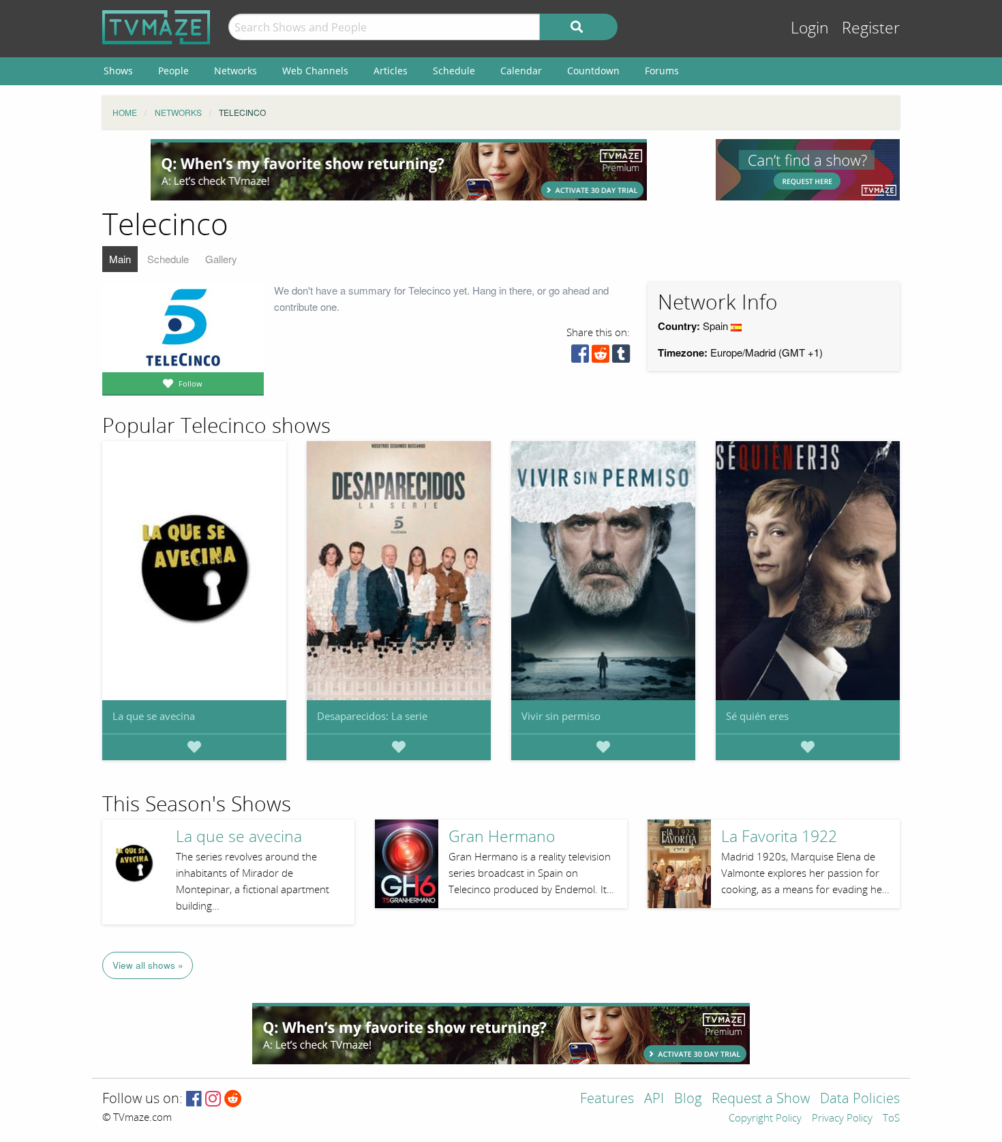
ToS (891, 1118)
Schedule (168, 259)
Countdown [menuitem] (593, 70)
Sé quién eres (757, 716)
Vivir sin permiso (561, 716)
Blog (687, 1099)
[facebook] (580, 357)
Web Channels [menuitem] (315, 70)
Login (810, 28)
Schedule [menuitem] (454, 70)
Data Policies (860, 1099)
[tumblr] (621, 357)
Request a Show (761, 1099)
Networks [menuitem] (235, 70)
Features (607, 1099)
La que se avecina (153, 716)
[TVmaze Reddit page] (233, 1099)
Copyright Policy (765, 1118)
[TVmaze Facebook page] (194, 1099)
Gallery (221, 259)
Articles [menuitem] (391, 70)
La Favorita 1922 (779, 837)
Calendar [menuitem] (521, 70)
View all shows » (147, 965)
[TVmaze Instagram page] (213, 1099)
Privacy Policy (842, 1118)
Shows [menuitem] (118, 70)
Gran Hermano (502, 837)
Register (871, 28)
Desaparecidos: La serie (372, 716)
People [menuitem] (173, 70)
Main (120, 259)
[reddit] (600, 357)
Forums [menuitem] (662, 70)
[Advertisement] (399, 169)
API (654, 1099)
